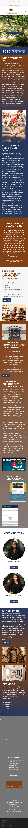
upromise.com (14, 767)
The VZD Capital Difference (14, 32)
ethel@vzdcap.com (15, 811)
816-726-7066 (16, 809)
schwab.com (13, 765)
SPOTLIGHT (13, 762)
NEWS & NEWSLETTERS (17, 760)
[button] (25, 11)
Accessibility (4, 822)
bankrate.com (14, 763)
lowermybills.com (15, 769)
